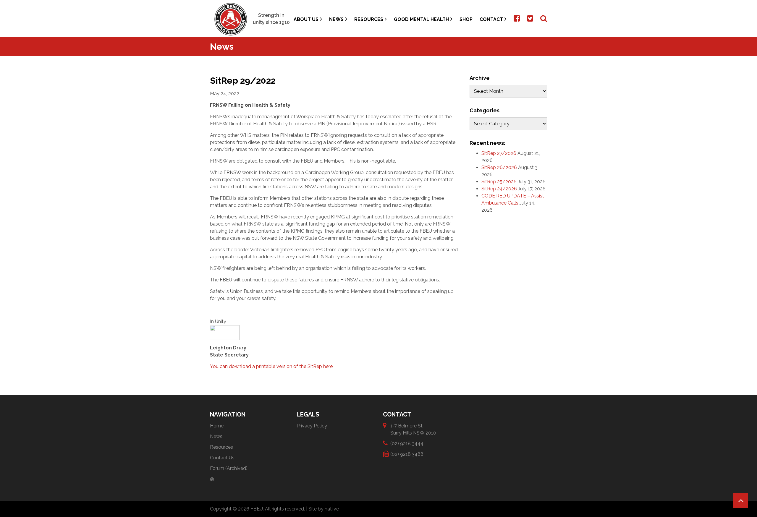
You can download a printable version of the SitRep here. (272, 366)
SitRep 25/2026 (499, 181)
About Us (306, 19)
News (336, 19)
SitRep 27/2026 (498, 153)
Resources (368, 19)
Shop (466, 19)
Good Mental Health (421, 19)
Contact (491, 19)
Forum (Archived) (229, 468)
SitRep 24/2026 (499, 189)
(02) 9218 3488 (406, 454)
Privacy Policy (312, 426)
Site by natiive (323, 509)
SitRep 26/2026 (499, 167)
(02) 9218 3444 (406, 443)
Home (217, 426)
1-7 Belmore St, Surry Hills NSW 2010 (413, 429)
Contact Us (222, 458)
